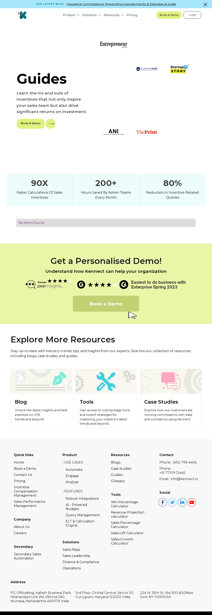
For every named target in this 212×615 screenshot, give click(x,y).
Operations (72, 568)
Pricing (132, 15)
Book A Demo (169, 15)
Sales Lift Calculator (127, 533)
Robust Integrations (82, 499)
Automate (74, 470)
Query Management (83, 515)
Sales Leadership (76, 556)
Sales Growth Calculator (122, 541)
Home (19, 462)
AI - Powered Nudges (76, 507)
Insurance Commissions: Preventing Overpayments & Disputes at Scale (121, 4)
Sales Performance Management (29, 504)
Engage (72, 476)
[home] (22, 15)
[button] (69, 15)
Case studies (121, 469)
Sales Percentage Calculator (125, 525)
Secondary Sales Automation (27, 556)
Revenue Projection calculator (127, 514)
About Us (21, 527)
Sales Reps (71, 550)
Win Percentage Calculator (124, 504)
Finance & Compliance (81, 562)
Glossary (118, 481)
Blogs (115, 462)
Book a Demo (25, 469)
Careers (20, 533)
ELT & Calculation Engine (80, 523)
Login (192, 14)
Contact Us (23, 475)
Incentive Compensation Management (26, 491)
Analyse (72, 482)
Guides (117, 475)
